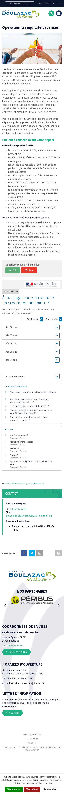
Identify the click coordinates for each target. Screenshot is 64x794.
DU (60, 3)
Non (30, 270)
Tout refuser (32, 789)
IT (53, 3)
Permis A (14, 455)
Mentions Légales (32, 734)
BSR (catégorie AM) (19, 435)
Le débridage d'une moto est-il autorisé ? (29, 406)
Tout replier (33, 319)
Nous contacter (16, 652)
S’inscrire (12, 712)
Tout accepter (13, 789)
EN (47, 3)
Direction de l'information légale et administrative (24, 484)
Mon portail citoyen (19, 4)
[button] (32, 327)
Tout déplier (52, 319)
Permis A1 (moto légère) (21, 442)
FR (40, 3)
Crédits (32, 743)
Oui (14, 270)
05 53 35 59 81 (18, 509)
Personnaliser (50, 789)
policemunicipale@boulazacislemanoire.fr (29, 515)
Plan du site (32, 739)
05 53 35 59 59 (15, 645)
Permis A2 (14, 448)
